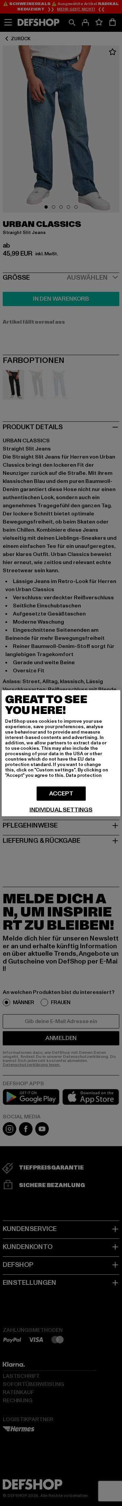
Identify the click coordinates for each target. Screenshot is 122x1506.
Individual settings (61, 809)
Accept (61, 793)
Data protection (84, 775)
